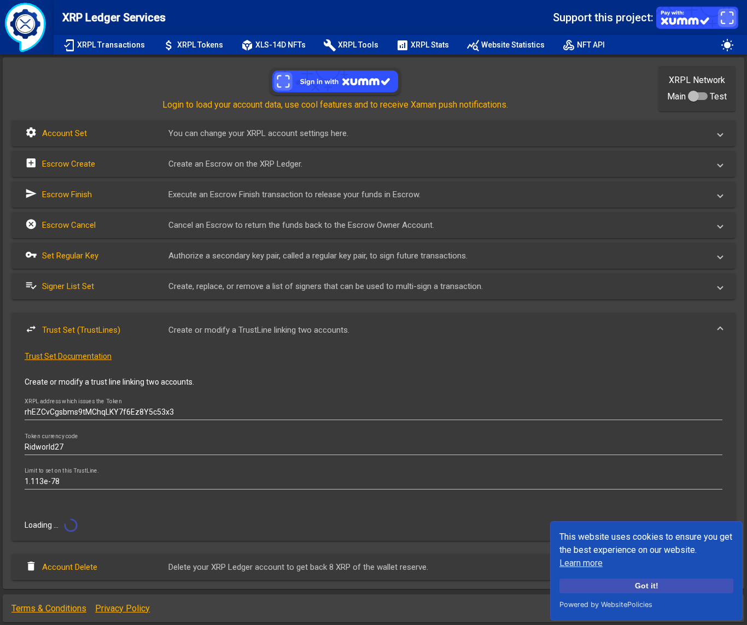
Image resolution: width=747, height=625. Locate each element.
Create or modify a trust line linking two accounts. (109, 382)
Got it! (646, 585)
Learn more (581, 563)
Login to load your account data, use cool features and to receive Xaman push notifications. (335, 104)
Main (676, 96)
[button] (373, 133)
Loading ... (42, 525)
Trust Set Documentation (68, 356)
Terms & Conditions (48, 608)
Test (718, 96)
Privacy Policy (122, 608)
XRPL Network (697, 80)
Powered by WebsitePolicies (605, 604)
